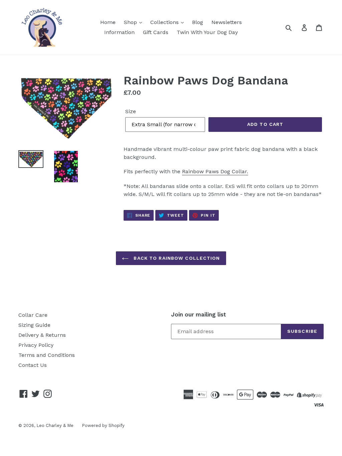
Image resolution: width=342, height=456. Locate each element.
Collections (165, 22)
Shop (131, 22)
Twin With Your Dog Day (207, 32)
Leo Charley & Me (54, 425)
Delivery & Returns (42, 335)
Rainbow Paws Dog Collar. (215, 171)
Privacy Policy (35, 345)
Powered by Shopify (103, 425)
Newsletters (226, 22)
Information (119, 32)
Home (108, 22)
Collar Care (32, 315)
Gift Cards (155, 32)
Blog (197, 22)
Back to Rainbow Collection (176, 258)
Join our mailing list (198, 314)
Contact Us (32, 365)
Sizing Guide (34, 325)
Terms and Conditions (46, 355)
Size (130, 111)
